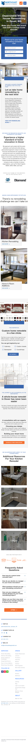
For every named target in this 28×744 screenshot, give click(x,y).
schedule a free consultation (14, 442)
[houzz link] (6, 633)
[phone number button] (21, 3)
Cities (13, 610)
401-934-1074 (4, 639)
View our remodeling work (12, 121)
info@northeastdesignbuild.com (9, 645)
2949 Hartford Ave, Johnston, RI (9, 626)
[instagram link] (4, 633)
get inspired (12, 354)
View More (5, 244)
